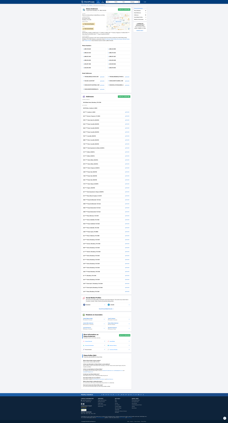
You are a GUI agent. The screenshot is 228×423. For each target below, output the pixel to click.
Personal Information (138, 8)
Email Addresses (140, 12)
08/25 (82, 413)
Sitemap (133, 406)
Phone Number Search (136, 400)
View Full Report (123, 9)
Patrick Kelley (113, 39)
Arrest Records (134, 403)
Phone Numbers (140, 10)
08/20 (94, 413)
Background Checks (101, 401)
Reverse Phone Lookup (102, 404)
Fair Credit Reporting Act (100, 417)
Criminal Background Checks (137, 404)
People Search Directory (102, 400)
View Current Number (89, 24)
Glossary (116, 403)
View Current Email (88, 28)
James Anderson (96, 379)
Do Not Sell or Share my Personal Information (121, 412)
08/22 (89, 413)
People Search (83, 5)
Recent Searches (86, 412)
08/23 (87, 413)
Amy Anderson (102, 379)
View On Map (118, 21)
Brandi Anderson (110, 379)
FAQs (116, 401)
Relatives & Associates (140, 19)
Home (128, 421)
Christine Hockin (87, 40)
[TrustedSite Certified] (83, 410)
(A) (87, 5)
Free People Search (135, 401)
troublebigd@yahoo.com (118, 370)
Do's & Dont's (117, 404)
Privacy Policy (129, 417)
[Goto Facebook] (81, 404)
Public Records (100, 406)
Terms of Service (122, 417)
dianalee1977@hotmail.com (108, 370)
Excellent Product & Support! (86, 405)
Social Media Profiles (140, 17)
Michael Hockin (126, 39)
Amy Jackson (119, 39)
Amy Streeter (107, 39)
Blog (115, 400)
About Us (131, 421)
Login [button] (145, 1)
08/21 (92, 413)
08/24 (84, 413)
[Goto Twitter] (83, 404)
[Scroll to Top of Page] (224, 418)
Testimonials (117, 409)
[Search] (139, 2)
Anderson (90, 5)
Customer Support (118, 406)
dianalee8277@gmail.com (88, 371)
